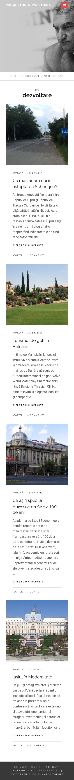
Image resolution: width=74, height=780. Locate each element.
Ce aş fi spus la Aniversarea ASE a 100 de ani (35, 506)
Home (13, 76)
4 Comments (36, 415)
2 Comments (36, 255)
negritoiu (18, 255)
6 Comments (36, 746)
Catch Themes (53, 774)
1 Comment (35, 592)
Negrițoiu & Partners (28, 5)
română (18, 173)
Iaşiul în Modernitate (32, 677)
